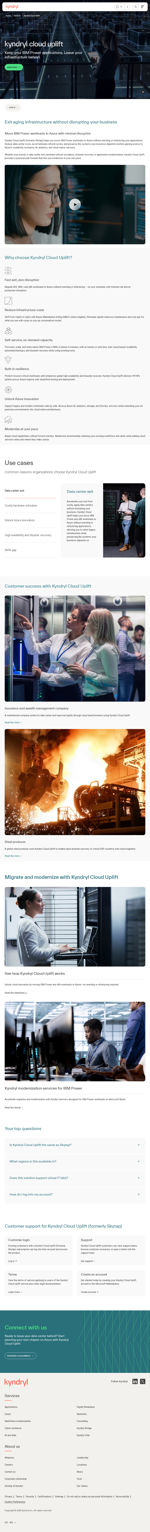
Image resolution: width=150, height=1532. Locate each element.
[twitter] (142, 1381)
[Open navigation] (142, 7)
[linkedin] (135, 1381)
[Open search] (135, 7)
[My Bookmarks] (127, 7)
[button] (75, 204)
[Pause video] (143, 92)
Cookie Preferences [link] (15, 1501)
